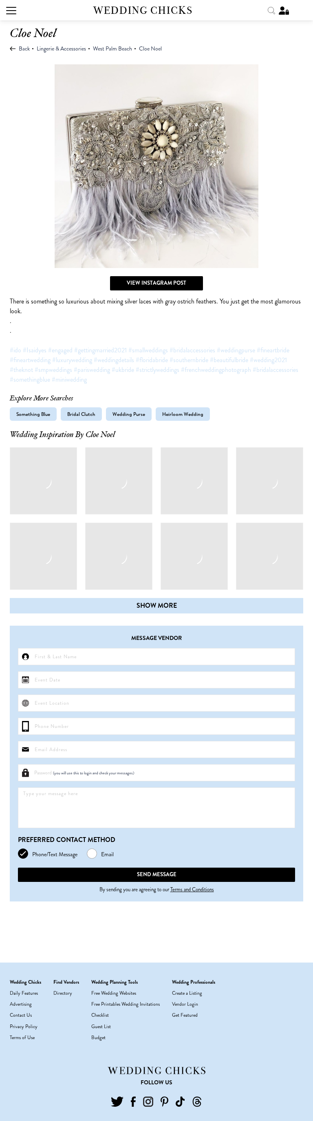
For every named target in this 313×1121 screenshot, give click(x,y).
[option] (156, 166)
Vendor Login (185, 1004)
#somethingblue (30, 379)
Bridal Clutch (81, 414)
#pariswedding (92, 369)
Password (84, 772)
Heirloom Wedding (182, 414)
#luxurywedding (72, 360)
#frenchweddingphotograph (216, 369)
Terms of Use (22, 1037)
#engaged (60, 350)
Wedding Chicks (143, 10)
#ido (15, 350)
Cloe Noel (150, 48)
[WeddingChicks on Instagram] (148, 1101)
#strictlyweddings (157, 369)
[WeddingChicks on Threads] (197, 1101)
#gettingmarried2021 (100, 350)
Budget (98, 1037)
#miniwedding (69, 379)
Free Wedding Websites (113, 993)
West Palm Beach (112, 48)
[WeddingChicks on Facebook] (133, 1101)
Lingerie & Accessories (61, 48)
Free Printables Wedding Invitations (125, 1004)
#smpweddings (53, 369)
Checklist (100, 1015)
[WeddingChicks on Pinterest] (164, 1101)
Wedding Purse (128, 414)
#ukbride (123, 369)
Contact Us (21, 1015)
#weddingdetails (114, 360)
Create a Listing (187, 993)
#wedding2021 (268, 360)
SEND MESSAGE (156, 874)
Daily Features (24, 993)
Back (24, 48)
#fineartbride (273, 350)
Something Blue (33, 414)
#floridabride (152, 360)
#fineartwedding (30, 360)
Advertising (21, 1004)
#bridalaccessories (192, 350)
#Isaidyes (34, 350)
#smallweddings (148, 350)
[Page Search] (272, 10)
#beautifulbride (229, 360)
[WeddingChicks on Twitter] (117, 1101)
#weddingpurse (236, 350)
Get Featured (185, 1015)
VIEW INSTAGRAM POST (156, 283)
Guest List (101, 1026)
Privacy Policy (23, 1026)
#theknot (21, 369)
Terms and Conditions (192, 889)
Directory (62, 993)
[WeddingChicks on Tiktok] (180, 1101)
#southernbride (189, 360)
